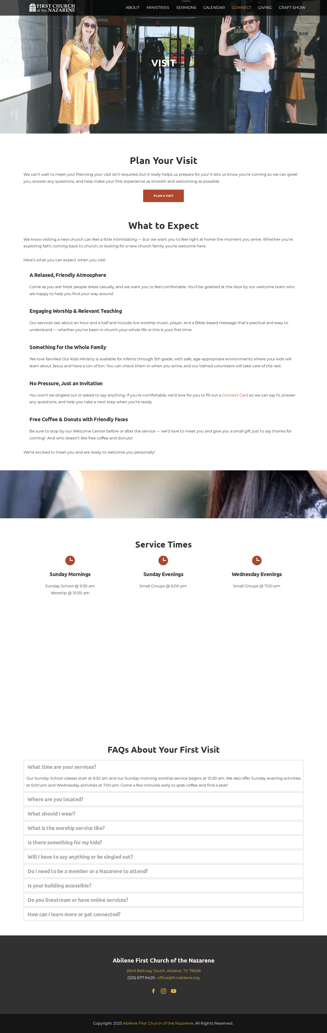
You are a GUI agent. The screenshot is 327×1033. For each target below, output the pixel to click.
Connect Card (235, 395)
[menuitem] (132, 8)
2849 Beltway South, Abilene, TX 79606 (163, 971)
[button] (163, 766)
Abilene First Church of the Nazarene (163, 960)
